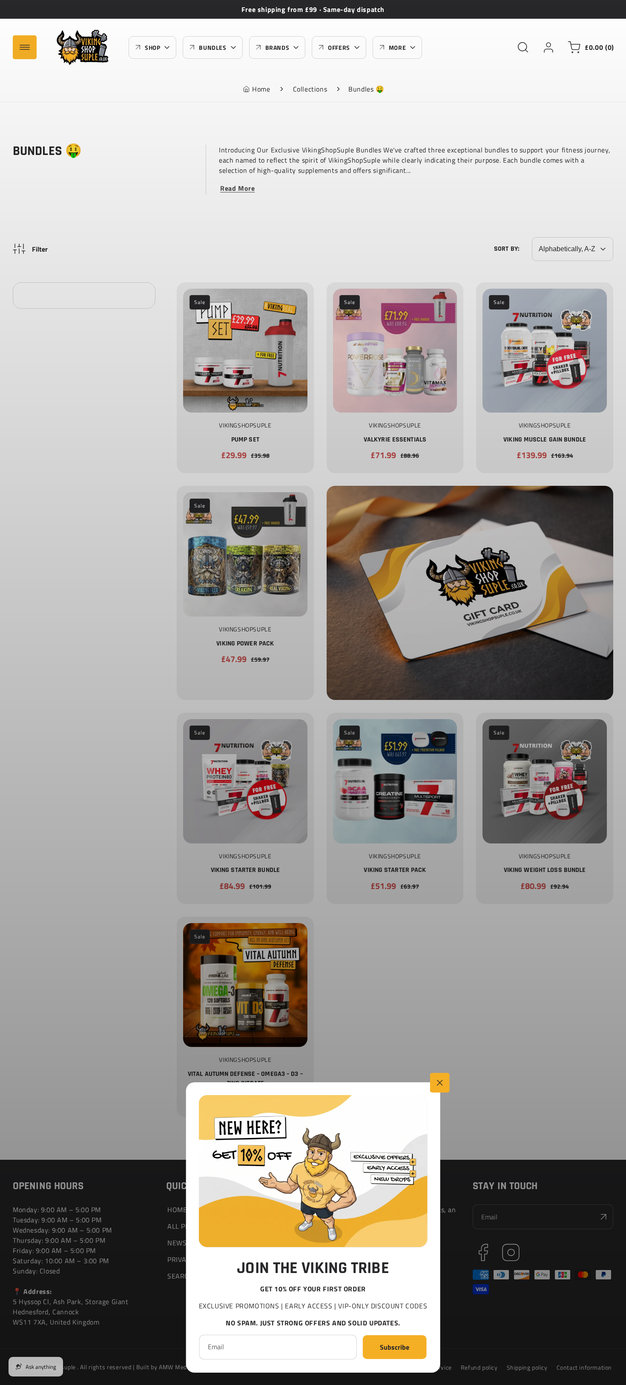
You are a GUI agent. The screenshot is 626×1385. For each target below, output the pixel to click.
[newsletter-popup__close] (439, 1083)
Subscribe (394, 1347)
